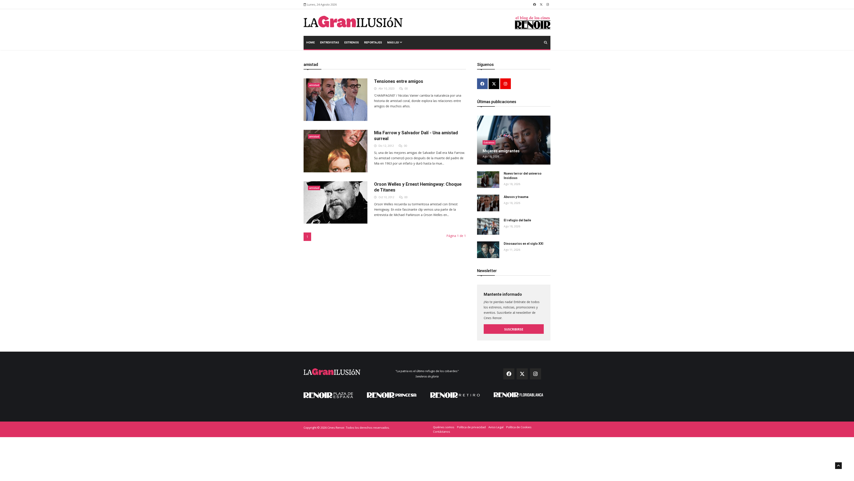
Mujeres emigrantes (501, 151)
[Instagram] (505, 84)
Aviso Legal (496, 427)
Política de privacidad (471, 427)
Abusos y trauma (516, 197)
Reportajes (373, 42)
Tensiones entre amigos (398, 81)
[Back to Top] (838, 465)
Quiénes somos (443, 427)
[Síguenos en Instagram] (547, 4)
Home (310, 42)
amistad (314, 85)
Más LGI (393, 42)
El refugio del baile (517, 220)
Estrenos (351, 42)
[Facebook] (482, 84)
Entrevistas (329, 42)
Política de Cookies (519, 427)
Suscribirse (513, 329)
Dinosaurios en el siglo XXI (523, 243)
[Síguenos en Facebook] (534, 4)
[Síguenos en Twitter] (541, 4)
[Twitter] (494, 84)
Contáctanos (441, 432)
